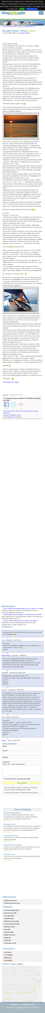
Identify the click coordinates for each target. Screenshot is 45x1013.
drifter (5, 982)
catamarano (33, 975)
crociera (19, 979)
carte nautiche (19, 975)
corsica (17, 411)
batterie (15, 973)
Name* (5, 746)
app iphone (35, 969)
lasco (27, 986)
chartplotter (7, 977)
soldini (14, 998)
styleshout (20, 1007)
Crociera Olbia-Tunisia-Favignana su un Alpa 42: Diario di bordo (22, 614)
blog (19, 973)
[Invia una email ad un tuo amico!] (20, 405)
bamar (39, 971)
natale (24, 990)
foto (34, 982)
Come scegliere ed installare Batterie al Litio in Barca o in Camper (23, 608)
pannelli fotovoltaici (25, 992)
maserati (30, 988)
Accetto (22, 9)
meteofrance (7, 990)
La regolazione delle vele (11, 835)
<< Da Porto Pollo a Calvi (9, 26)
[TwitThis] (13, 405)
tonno (28, 411)
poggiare (12, 994)
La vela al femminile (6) (11, 924)
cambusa (6, 975)
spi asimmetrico (22, 998)
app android (29, 969)
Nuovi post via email (13, 903)
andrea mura (18, 969)
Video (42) (7, 940)
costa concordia (13, 979)
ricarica (35, 994)
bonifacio (32, 973)
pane (17, 992)
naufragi (28, 990)
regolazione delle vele (28, 994)
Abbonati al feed (11, 900)
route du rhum (16, 996)
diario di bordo (11, 411)
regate (20, 994)
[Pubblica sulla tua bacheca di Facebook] (6, 405)
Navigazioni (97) (9, 927)
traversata (23, 411)
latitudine (31, 986)
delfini (28, 979)
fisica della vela (29, 982)
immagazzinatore (17, 986)
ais (18, 967)
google (39, 984)
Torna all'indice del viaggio (10, 382)
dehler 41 (24, 979)
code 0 (12, 977)
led (35, 986)
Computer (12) (8, 918)
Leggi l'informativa (31, 9)
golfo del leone (33, 984)
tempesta (30, 1001)
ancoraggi (6, 969)
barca (5, 973)
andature (12, 969)
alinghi (21, 967)
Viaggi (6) (7, 937)
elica (8, 982)
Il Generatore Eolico (9, 824)
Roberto (4, 740)
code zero (16, 977)
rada (16, 994)
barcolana (10, 973)
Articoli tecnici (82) (10, 913)
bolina (28, 973)
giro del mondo (22, 984)
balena (35, 971)
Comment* (6, 762)
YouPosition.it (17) (10, 943)
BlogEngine (15, 1004)
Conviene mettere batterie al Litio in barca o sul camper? (20, 620)
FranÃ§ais (9, 955)
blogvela (13, 13)
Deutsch (9, 958)
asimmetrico (20, 971)
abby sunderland (8, 967)
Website (5, 757)
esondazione (16, 982)
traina (32, 411)
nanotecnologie (18, 990)
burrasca (37, 973)
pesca (35, 992)
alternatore (37, 967)
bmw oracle (23, 973)
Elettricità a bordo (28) (11, 921)
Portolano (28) (8, 932)
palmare (14, 992)
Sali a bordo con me (9, 854)
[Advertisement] (22, 512)
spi (17, 998)
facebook (22, 982)
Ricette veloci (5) (9, 935)
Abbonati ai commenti (13, 417)
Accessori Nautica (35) (11, 910)
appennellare (7, 971)
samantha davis (33, 996)
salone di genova (25, 996)
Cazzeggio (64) (9, 916)
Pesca (19, 415)
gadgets (38, 982)
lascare (24, 986)
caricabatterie (12, 975)
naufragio (33, 990)
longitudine (39, 986)
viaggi (36, 411)
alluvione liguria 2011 (29, 967)
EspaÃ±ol (9, 960)
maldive (6, 988)
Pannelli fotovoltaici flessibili (12, 813)
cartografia (26, 975)
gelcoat (6, 984)
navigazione (6, 413)
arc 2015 (14, 971)
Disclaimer (27, 1004)
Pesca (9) (7, 929)
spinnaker (28, 998)
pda (32, 992)
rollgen (11, 996)
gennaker (11, 984)
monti (12, 990)
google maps (7, 986)
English (8, 952)
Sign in (33, 1004)
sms (11, 998)
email (11, 982)
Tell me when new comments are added (17, 779)
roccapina (6, 996)
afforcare (15, 967)
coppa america (23, 977)
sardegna (7, 999)
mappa (10, 988)
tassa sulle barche (22, 1001)
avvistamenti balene (28, 971)
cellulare (38, 975)
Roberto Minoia (25, 33)
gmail (27, 984)
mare (26, 988)
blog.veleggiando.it (8, 820)
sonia (3, 640)
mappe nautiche (20, 988)
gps (12, 986)
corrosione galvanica (32, 977)
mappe (14, 988)
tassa (33, 998)
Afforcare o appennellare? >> (27, 26)
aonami (23, 969)
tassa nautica (14, 1001)
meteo (34, 988)
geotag (16, 984)
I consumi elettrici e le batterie (12, 845)
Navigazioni (13, 415)
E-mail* (5, 751)
